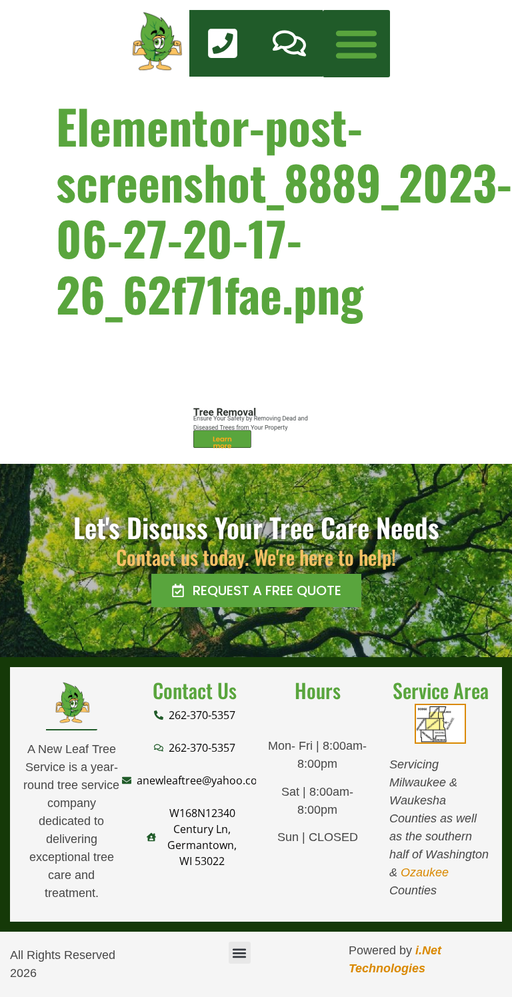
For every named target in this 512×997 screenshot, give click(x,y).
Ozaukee (425, 872)
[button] (356, 43)
